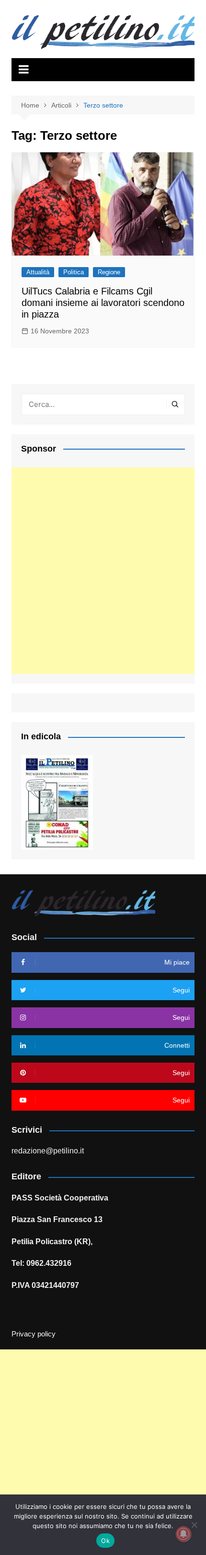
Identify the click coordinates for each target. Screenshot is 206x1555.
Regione (109, 272)
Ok (105, 1540)
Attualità (37, 272)
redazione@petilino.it (47, 1151)
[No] (194, 1525)
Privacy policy (33, 1334)
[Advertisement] (103, 570)
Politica (73, 272)
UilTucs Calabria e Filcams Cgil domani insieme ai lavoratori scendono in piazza (103, 302)
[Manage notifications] (183, 1534)
